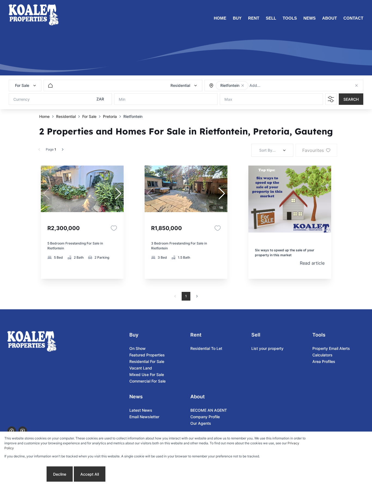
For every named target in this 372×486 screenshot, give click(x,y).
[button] (242, 85)
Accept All (89, 474)
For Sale (89, 116)
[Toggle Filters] (331, 99)
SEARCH (351, 99)
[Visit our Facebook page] (11, 430)
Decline (59, 474)
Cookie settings (25, 474)
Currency (21, 99)
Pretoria (110, 116)
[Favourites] (114, 228)
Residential (66, 116)
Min (122, 99)
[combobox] (279, 85)
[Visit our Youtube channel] (22, 430)
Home (44, 116)
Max (228, 99)
